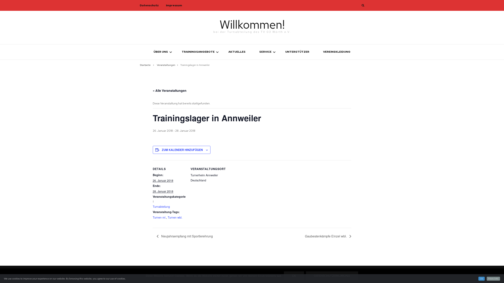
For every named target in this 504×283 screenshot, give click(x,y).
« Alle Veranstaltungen (169, 90)
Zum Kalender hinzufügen (182, 150)
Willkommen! (252, 24)
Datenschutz (149, 5)
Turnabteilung (161, 207)
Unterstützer (297, 51)
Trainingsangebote (198, 51)
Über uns (161, 51)
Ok (481, 278)
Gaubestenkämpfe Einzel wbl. (326, 236)
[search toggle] (363, 5)
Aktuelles (237, 51)
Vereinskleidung (336, 51)
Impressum (174, 5)
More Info (493, 278)
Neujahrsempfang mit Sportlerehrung (186, 236)
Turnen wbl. (175, 217)
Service (265, 51)
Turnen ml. (159, 217)
